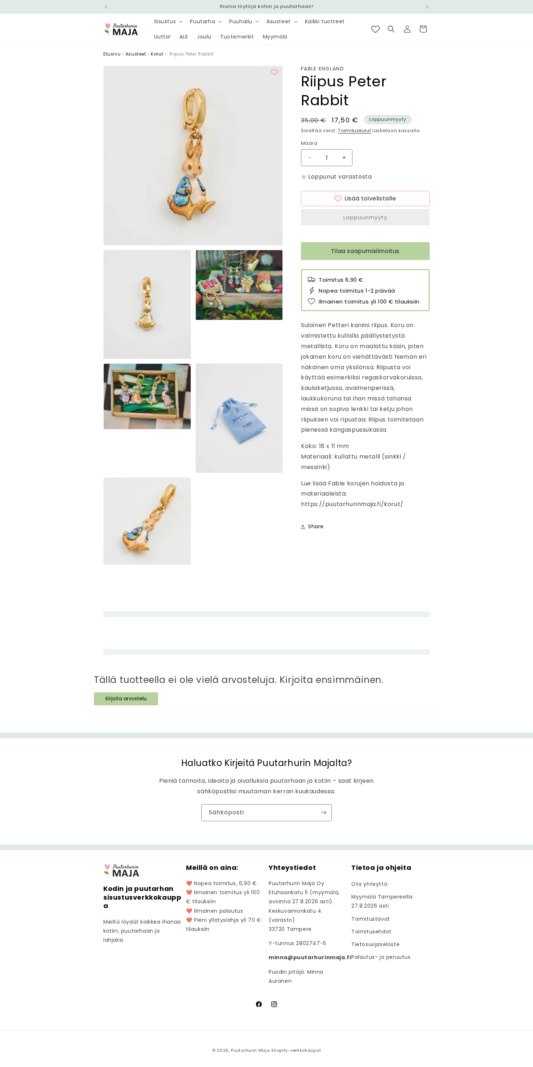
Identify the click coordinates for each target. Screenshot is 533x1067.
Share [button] (316, 526)
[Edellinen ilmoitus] (106, 7)
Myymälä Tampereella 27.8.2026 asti (381, 901)
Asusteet (135, 54)
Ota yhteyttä (369, 884)
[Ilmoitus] (427, 7)
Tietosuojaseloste (375, 944)
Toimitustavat (370, 919)
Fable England (322, 69)
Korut (157, 54)
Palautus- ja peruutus (381, 957)
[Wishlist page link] (375, 29)
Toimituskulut (354, 130)
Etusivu (111, 54)
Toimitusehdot (371, 931)
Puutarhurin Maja (250, 1050)
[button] (168, 21)
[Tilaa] (323, 812)
